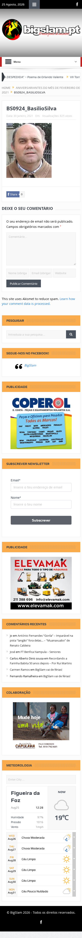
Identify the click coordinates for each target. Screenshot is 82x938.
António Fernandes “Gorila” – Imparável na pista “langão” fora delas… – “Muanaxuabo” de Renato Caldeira (41, 640)
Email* (15, 480)
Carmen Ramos (20, 670)
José (12, 652)
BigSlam (30, 365)
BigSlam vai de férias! (48, 670)
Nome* (16, 498)
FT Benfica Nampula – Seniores (41, 652)
